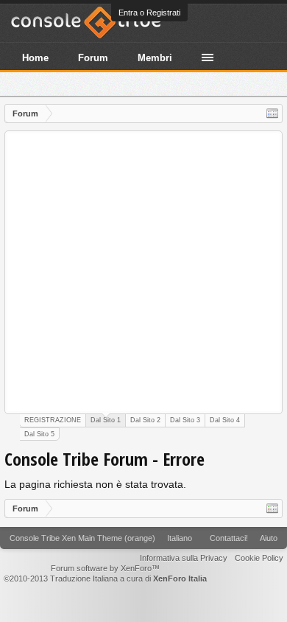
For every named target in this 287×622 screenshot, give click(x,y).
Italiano (179, 538)
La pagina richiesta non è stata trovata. (95, 484)
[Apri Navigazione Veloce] (272, 113)
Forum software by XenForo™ (105, 568)
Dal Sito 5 (39, 434)
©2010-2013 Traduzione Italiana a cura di (105, 578)
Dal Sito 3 (185, 420)
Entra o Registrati (149, 12)
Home (35, 57)
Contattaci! (229, 538)
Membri (155, 57)
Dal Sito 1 (106, 420)
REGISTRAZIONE (52, 420)
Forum (93, 57)
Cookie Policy (259, 557)
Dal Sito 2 (145, 420)
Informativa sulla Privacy (183, 557)
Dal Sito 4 (225, 420)
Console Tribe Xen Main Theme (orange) (82, 538)
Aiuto (268, 538)
